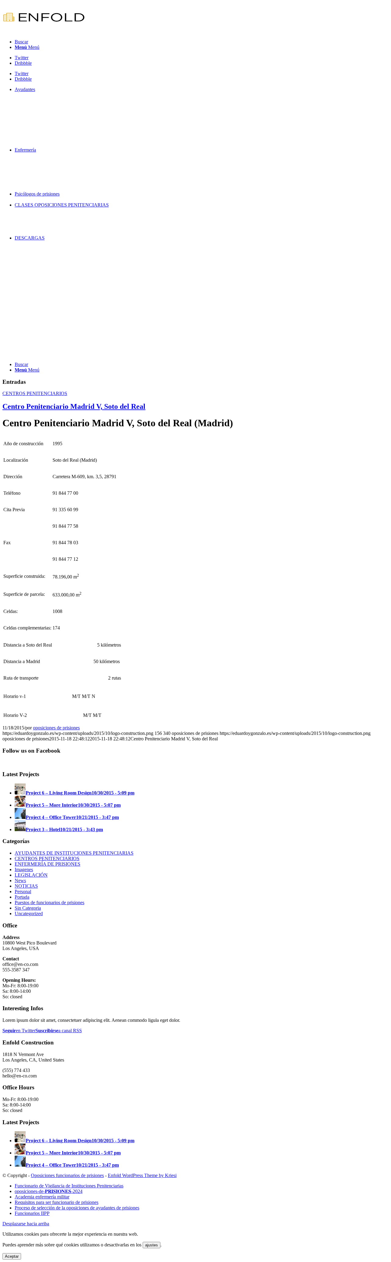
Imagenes (24, 869)
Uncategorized (29, 913)
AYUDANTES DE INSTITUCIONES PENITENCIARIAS (74, 853)
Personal (23, 891)
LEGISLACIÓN (31, 875)
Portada (22, 897)
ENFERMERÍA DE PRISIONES (47, 864)
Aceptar (12, 1256)
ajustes (151, 1245)
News (20, 880)
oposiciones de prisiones (56, 727)
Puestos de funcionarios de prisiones (49, 902)
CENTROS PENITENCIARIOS (34, 393)
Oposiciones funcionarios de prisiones (67, 1175)
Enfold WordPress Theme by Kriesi (142, 1175)
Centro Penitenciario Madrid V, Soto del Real (73, 406)
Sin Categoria (28, 908)
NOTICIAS (26, 886)
